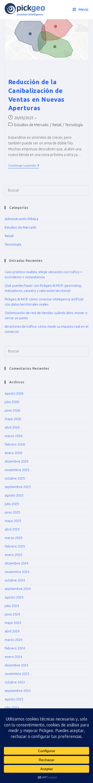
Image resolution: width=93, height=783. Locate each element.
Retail (56, 125)
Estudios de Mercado (31, 125)
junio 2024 (12, 614)
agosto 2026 (14, 393)
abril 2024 (12, 631)
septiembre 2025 (17, 487)
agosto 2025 (14, 495)
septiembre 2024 (17, 588)
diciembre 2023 (16, 665)
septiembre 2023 (17, 690)
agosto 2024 (14, 597)
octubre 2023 (15, 682)
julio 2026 (12, 402)
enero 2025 (13, 554)
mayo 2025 (13, 521)
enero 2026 (13, 453)
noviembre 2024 (17, 571)
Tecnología (74, 125)
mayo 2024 (13, 622)
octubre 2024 (15, 580)
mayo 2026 (13, 419)
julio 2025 (12, 504)
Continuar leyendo (23, 165)
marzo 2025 (13, 538)
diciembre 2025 (16, 461)
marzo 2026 (13, 436)
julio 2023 (12, 707)
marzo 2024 (13, 639)
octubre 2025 (15, 478)
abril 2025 (12, 529)
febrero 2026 (15, 444)
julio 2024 (12, 605)
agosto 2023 (14, 699)
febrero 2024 (15, 648)
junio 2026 (12, 410)
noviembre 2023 (17, 673)
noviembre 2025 (17, 470)
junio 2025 (12, 512)
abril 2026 (12, 427)
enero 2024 (13, 656)
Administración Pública (21, 219)
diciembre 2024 (16, 563)
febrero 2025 (15, 546)
